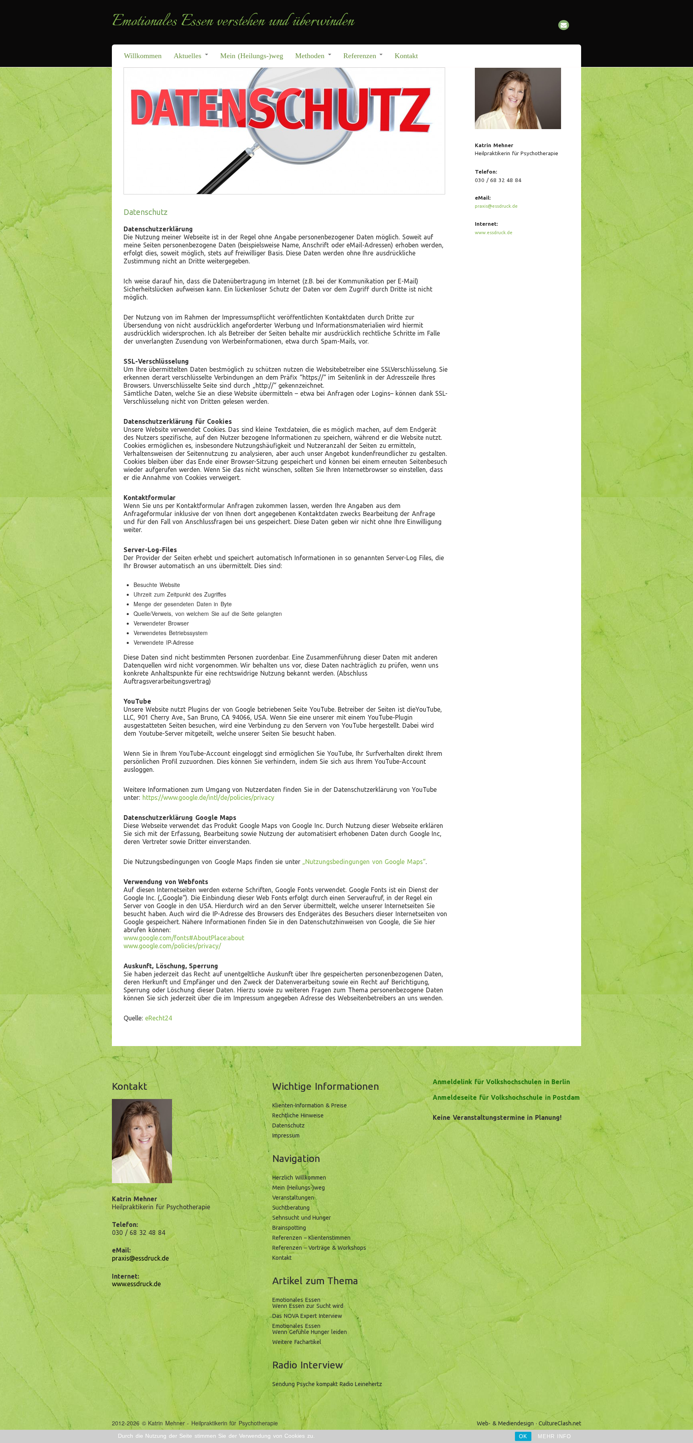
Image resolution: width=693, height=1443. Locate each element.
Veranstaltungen (293, 1197)
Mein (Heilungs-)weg (252, 56)
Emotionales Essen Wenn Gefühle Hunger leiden (309, 1329)
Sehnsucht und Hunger (301, 1217)
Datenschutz (288, 1125)
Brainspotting (289, 1227)
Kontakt (406, 56)
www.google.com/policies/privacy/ (172, 945)
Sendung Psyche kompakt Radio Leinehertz (327, 1384)
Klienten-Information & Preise (309, 1105)
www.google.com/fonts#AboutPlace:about (184, 937)
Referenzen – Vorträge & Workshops (319, 1248)
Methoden (311, 56)
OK (523, 1436)
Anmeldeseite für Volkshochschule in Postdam (506, 1097)
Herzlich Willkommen (299, 1177)
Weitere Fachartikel (296, 1342)
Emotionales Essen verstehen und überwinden (233, 21)
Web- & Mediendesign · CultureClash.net (529, 1423)
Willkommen (143, 56)
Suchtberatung (291, 1207)
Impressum (286, 1135)
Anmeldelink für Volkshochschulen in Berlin (501, 1081)
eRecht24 (158, 1018)
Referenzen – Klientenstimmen (311, 1238)
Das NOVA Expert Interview (307, 1316)
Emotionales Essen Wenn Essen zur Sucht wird (307, 1303)
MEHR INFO (554, 1436)
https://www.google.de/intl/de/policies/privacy (208, 797)
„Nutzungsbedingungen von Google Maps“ (364, 861)
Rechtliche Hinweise (298, 1115)
